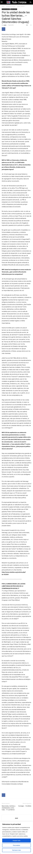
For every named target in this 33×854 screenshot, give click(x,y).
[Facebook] (3, 29)
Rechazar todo (16, 850)
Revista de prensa (10, 6)
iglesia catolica (20, 6)
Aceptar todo (16, 840)
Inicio (3, 6)
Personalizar (16, 845)
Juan (5, 25)
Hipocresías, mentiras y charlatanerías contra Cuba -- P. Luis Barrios (8, 808)
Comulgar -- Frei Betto (24, 806)
